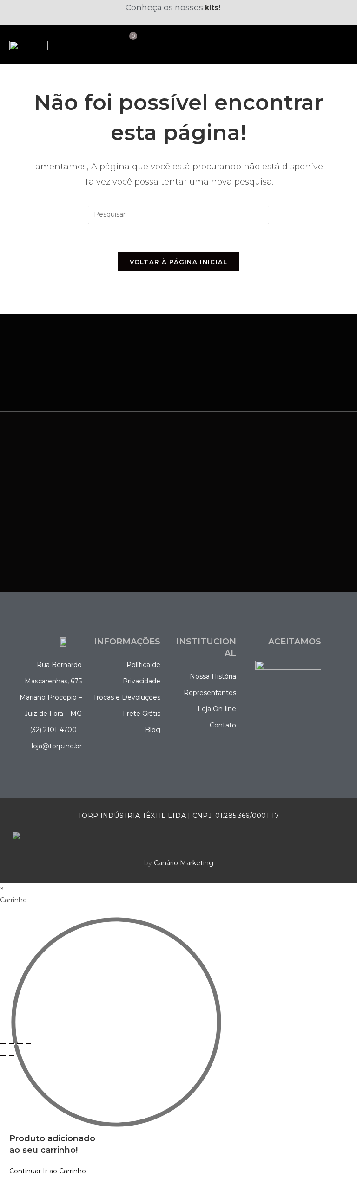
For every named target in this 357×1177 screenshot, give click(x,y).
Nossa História (213, 676)
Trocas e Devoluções (126, 697)
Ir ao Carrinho (64, 1171)
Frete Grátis (141, 713)
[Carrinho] (129, 40)
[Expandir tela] (11, 1044)
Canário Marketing (183, 863)
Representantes (210, 692)
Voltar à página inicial (179, 261)
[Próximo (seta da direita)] (11, 1056)
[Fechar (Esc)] (28, 1044)
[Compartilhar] (20, 1044)
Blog (152, 730)
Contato (223, 725)
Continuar (25, 1171)
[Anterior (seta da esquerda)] (3, 1056)
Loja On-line (217, 709)
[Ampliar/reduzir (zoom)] (3, 1044)
